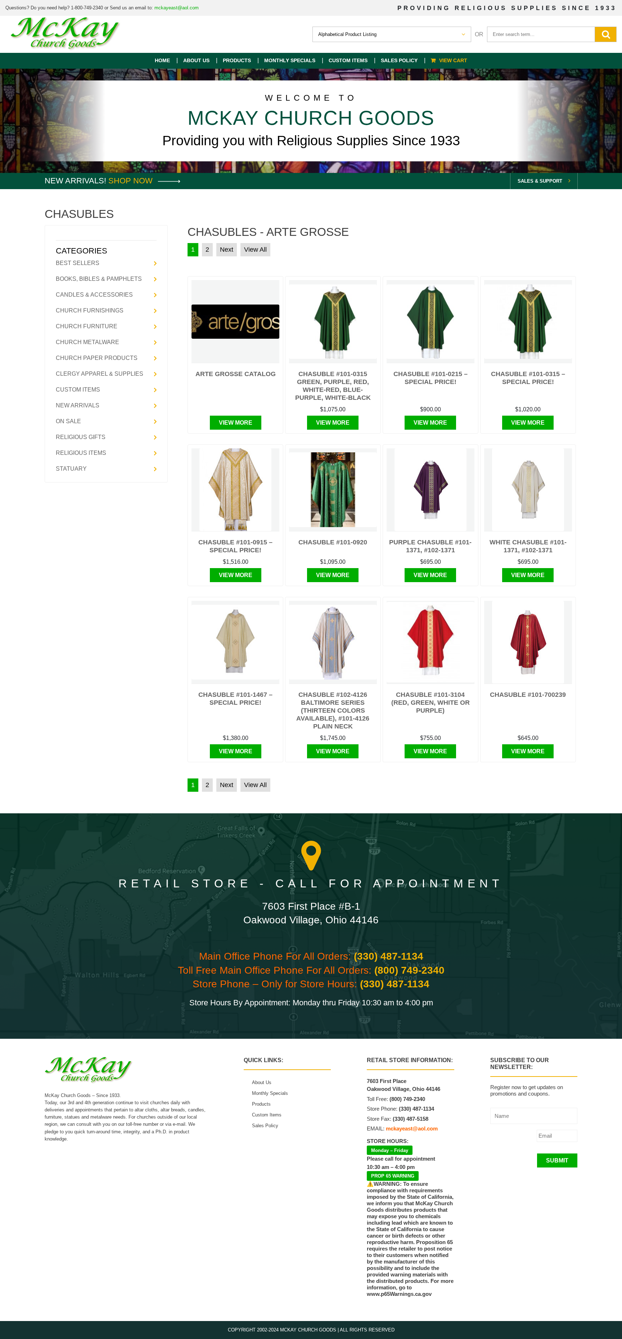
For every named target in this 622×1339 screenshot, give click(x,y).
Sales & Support (540, 181)
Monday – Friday (389, 1150)
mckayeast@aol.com (176, 7)
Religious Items (81, 453)
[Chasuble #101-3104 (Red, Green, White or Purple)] (430, 642)
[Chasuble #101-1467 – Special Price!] (235, 642)
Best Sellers (77, 263)
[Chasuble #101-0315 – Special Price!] (528, 321)
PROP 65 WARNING (392, 1176)
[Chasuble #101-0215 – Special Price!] (430, 321)
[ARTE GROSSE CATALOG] (235, 322)
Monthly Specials (289, 60)
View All (255, 249)
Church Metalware (87, 342)
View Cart (453, 60)
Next (226, 249)
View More (235, 423)
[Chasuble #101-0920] (333, 489)
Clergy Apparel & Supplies (99, 374)
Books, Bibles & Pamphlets (99, 279)
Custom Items (348, 60)
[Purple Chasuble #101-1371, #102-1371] (430, 489)
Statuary (71, 469)
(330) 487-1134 (388, 956)
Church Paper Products (97, 358)
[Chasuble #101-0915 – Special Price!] (235, 489)
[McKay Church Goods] (65, 34)
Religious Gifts (80, 437)
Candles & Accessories (94, 295)
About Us (196, 60)
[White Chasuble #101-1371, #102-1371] (528, 489)
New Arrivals (77, 405)
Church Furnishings (89, 310)
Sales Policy (399, 60)
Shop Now (131, 180)
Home (162, 60)
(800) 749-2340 (409, 970)
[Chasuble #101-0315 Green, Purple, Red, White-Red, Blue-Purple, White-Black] (333, 321)
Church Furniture (86, 326)
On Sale (68, 421)
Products (237, 60)
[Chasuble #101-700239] (528, 642)
